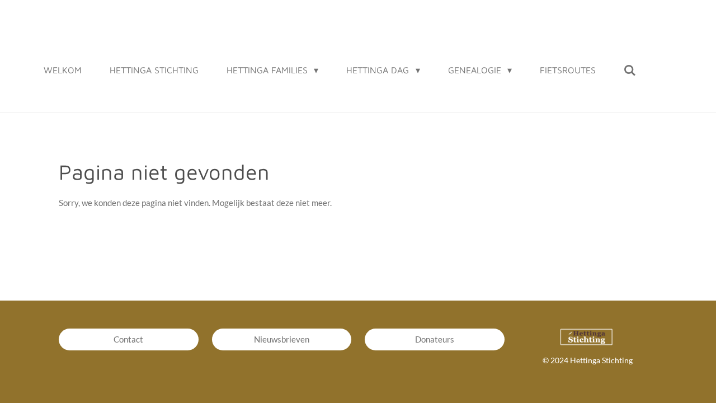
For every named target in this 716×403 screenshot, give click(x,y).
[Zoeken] (630, 70)
